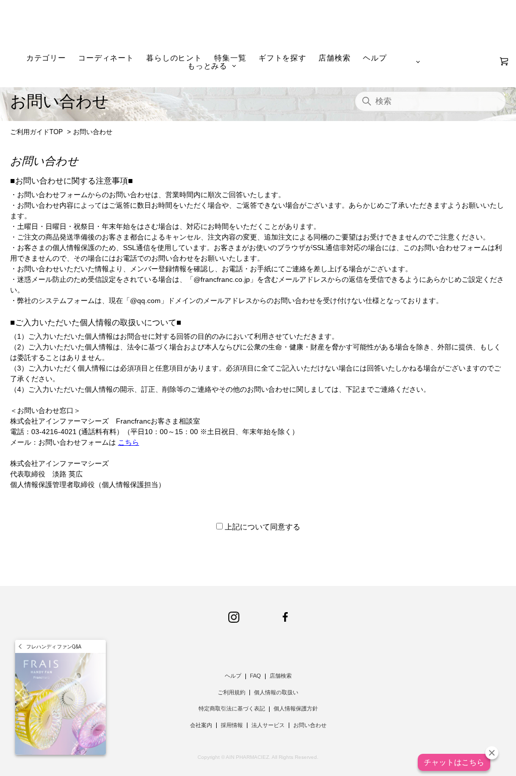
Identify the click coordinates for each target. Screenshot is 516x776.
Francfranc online (258, 28)
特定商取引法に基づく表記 (232, 708)
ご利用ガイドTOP (36, 132)
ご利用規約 (231, 692)
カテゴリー (46, 58)
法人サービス (268, 725)
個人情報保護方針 (296, 708)
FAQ (255, 676)
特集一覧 (230, 58)
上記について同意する (262, 526)
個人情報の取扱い (276, 692)
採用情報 (232, 725)
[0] (504, 61)
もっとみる (207, 66)
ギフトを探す (282, 58)
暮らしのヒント (174, 58)
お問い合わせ (310, 725)
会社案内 (201, 725)
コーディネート (106, 58)
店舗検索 (334, 58)
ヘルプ (374, 58)
